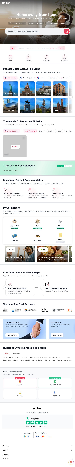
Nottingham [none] (33, 357)
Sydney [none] (22, 360)
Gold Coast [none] (48, 360)
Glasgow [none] (11, 357)
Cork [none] (9, 360)
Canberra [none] (40, 360)
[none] (10, 88)
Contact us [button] (6, 459)
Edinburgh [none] (55, 357)
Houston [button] (59, 131)
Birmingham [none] (25, 357)
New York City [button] (30, 131)
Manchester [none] (47, 357)
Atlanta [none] (66, 360)
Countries (16, 353)
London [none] (5, 357)
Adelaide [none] (27, 360)
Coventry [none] (17, 357)
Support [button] (5, 454)
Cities (6, 353)
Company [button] (6, 446)
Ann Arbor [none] (59, 360)
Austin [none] (71, 360)
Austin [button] (50, 131)
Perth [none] (53, 360)
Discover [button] (5, 450)
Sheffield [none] (40, 357)
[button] (10, 78)
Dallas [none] (5, 360)
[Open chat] (71, 463)
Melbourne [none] (15, 360)
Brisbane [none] (34, 360)
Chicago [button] (41, 131)
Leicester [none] (61, 357)
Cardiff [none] (68, 357)
